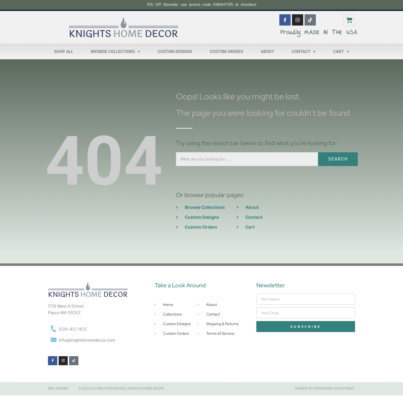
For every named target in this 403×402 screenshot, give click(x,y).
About (267, 51)
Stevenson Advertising (334, 388)
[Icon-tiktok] (310, 20)
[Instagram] (297, 20)
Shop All (63, 51)
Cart (338, 51)
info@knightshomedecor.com (87, 340)
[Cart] (349, 20)
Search (338, 159)
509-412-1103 (73, 329)
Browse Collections (113, 51)
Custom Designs (175, 51)
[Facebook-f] (285, 20)
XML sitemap (58, 388)
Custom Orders (226, 51)
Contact (301, 51)
